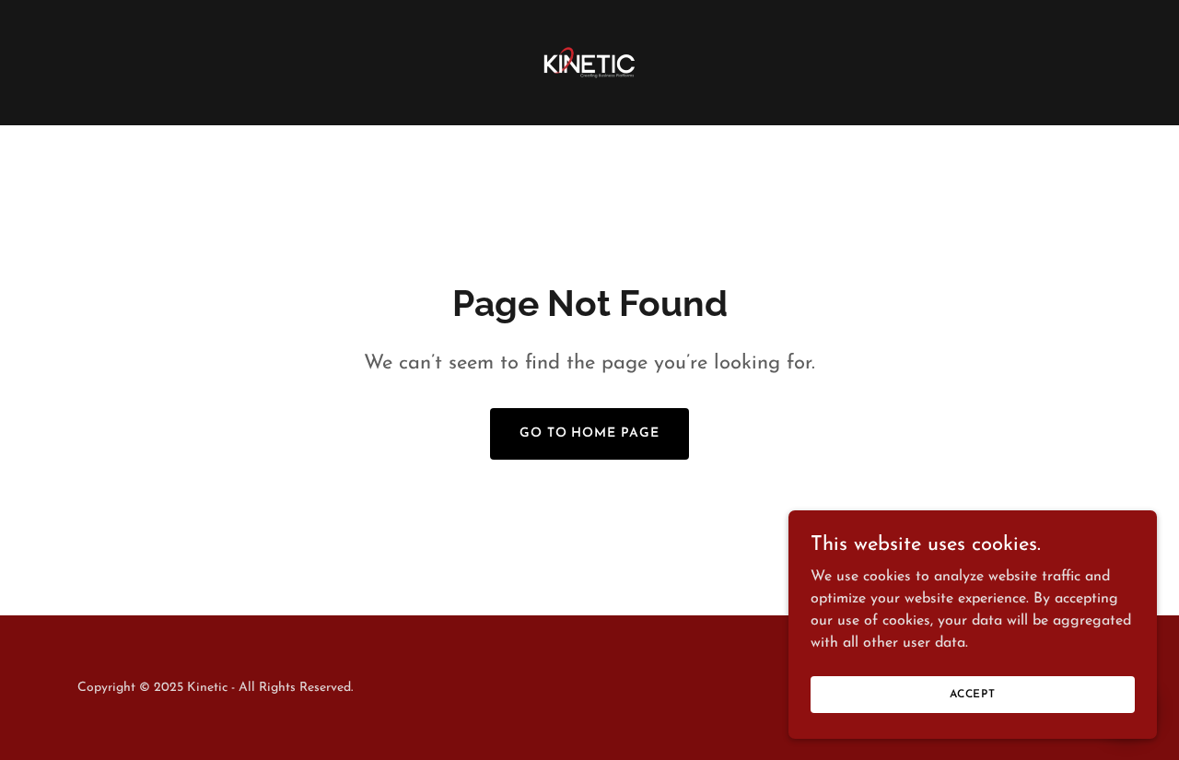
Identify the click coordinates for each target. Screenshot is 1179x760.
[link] (589, 61)
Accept (973, 693)
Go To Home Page (589, 433)
